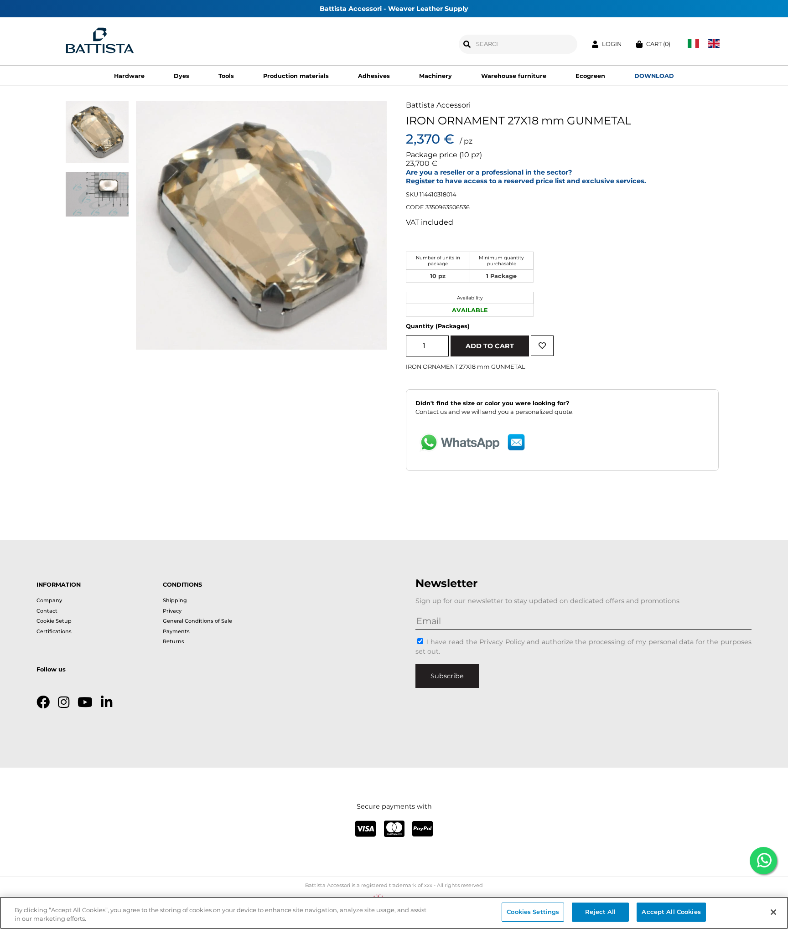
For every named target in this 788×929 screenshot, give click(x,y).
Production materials (296, 75)
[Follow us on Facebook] (43, 702)
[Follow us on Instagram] (63, 702)
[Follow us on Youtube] (85, 702)
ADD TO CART (490, 346)
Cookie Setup (54, 621)
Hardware (129, 75)
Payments (176, 631)
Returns (173, 641)
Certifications (54, 631)
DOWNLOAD (654, 75)
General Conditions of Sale (197, 621)
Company (49, 600)
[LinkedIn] (106, 702)
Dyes (181, 75)
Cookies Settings (533, 911)
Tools (226, 75)
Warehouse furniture (513, 75)
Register (420, 181)
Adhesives (374, 75)
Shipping (175, 600)
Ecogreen (590, 75)
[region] (394, 913)
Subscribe (447, 676)
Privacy (172, 611)
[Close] (773, 912)
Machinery (435, 75)
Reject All (600, 911)
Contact (46, 611)
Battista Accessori (438, 105)
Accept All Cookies (671, 911)
